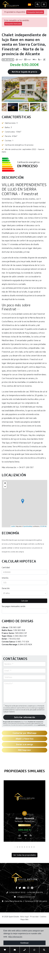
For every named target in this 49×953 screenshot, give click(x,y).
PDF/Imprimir (24, 750)
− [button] (5, 486)
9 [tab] (34, 847)
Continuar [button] (24, 943)
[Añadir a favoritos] (24, 813)
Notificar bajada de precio (24, 71)
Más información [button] (15, 937)
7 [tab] (29, 847)
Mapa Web (24, 919)
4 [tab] (22, 847)
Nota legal (24, 916)
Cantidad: (6, 567)
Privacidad (34, 916)
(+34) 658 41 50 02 (17, 892)
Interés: (5, 578)
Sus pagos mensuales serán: (14, 606)
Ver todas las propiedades (24, 855)
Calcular (24, 600)
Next (44, 89)
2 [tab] (17, 847)
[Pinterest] (32, 888)
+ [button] (5, 483)
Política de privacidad (28, 708)
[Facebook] (16, 888)
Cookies (43, 916)
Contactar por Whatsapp (24, 733)
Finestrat (6, 314)
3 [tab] (19, 847)
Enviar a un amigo (24, 744)
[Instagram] (28, 888)
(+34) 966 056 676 (35, 892)
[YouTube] (24, 888)
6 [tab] (26, 847)
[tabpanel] (24, 812)
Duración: (6, 588)
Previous (5, 89)
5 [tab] (24, 847)
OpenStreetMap (27, 526)
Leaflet (13, 526)
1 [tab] (15, 847)
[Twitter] (20, 888)
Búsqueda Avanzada (35, 12)
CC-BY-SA (43, 526)
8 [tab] (31, 847)
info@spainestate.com (26, 897)
